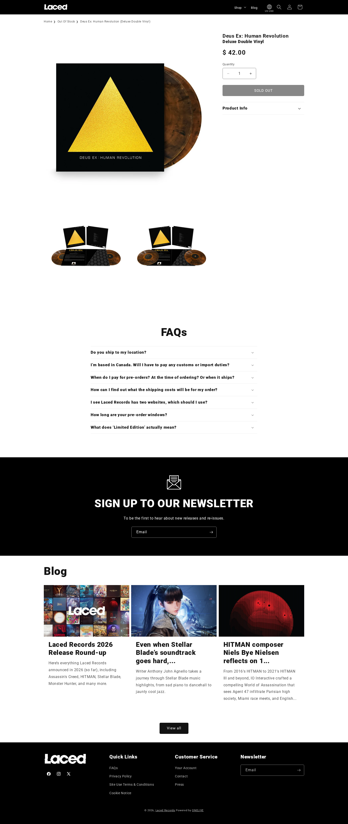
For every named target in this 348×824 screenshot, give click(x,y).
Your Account (185, 768)
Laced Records (165, 810)
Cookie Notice (120, 793)
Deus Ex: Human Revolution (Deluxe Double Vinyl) (115, 21)
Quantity (228, 64)
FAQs (113, 768)
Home (48, 21)
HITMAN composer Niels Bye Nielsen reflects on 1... (253, 653)
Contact (181, 776)
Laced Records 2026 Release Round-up (81, 649)
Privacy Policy (120, 776)
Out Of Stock (66, 21)
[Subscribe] (211, 532)
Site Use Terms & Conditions (131, 784)
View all (174, 728)
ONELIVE (198, 810)
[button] (240, 7)
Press (179, 784)
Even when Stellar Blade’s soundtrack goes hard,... (166, 653)
